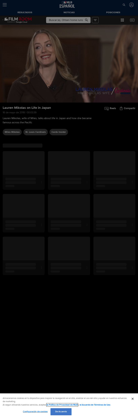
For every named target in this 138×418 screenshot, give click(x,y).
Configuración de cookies (35, 411)
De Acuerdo (61, 411)
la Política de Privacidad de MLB (62, 404)
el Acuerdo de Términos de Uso (95, 404)
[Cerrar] (132, 398)
